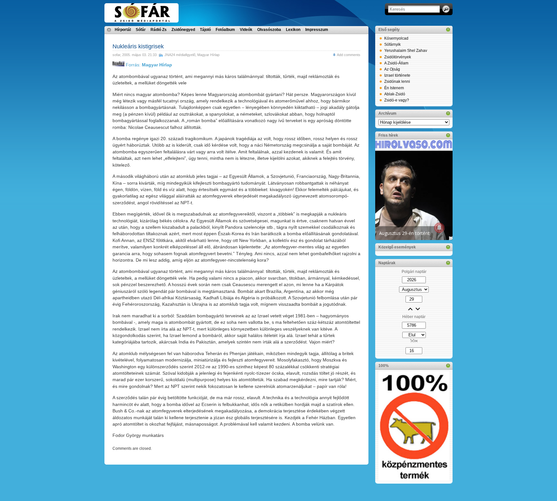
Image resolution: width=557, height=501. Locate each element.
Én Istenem (394, 88)
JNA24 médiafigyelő (179, 55)
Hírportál (123, 29)
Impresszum (316, 29)
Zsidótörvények (397, 57)
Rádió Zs (159, 29)
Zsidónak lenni (397, 81)
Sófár (141, 29)
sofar (116, 55)
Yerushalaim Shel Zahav (405, 50)
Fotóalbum (225, 29)
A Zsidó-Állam (396, 63)
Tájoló (205, 29)
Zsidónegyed (183, 29)
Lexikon (293, 29)
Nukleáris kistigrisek (138, 46)
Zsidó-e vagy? (396, 100)
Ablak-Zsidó (394, 94)
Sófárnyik (392, 44)
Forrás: (148, 64)
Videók (246, 29)
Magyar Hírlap (208, 55)
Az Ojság (392, 69)
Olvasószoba (269, 29)
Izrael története (397, 75)
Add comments (348, 55)
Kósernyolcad (396, 38)
